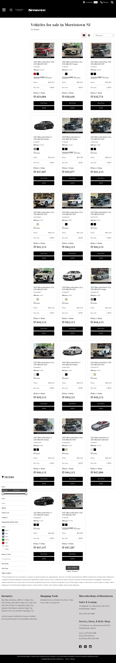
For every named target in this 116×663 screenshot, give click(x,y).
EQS (16, 603)
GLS (6, 605)
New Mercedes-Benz (9, 600)
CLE (3, 603)
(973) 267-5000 (89, 614)
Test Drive (43, 103)
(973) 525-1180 (93, 638)
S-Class (11, 605)
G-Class (22, 603)
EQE (13, 603)
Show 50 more (72, 571)
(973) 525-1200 (90, 633)
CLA (31, 600)
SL (16, 605)
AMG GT (20, 600)
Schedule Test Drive (61, 600)
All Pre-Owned (7, 616)
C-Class (26, 600)
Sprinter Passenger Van (25, 611)
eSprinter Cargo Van (25, 605)
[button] (112, 2)
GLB (30, 603)
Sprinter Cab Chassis (9, 608)
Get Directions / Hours (87, 609)
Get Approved (54, 603)
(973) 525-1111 (89, 636)
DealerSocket (65, 656)
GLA (27, 603)
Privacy (67, 659)
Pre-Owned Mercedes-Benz (27, 619)
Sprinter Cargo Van (25, 608)
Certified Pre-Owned (20, 616)
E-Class (8, 603)
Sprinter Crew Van (8, 611)
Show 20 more (72, 568)
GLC (34, 603)
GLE (3, 605)
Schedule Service (46, 600)
